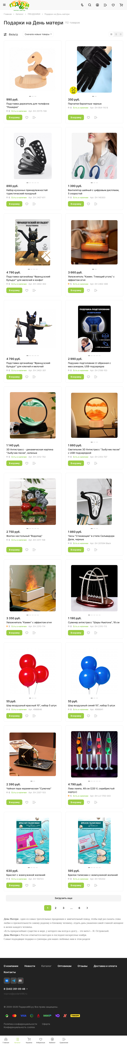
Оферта (46, 1024)
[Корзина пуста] (121, 4)
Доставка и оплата (105, 966)
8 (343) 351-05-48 (14, 989)
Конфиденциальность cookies (19, 1027)
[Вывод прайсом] (120, 34)
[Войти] (97, 4)
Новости (29, 966)
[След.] (87, 908)
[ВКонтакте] (7, 981)
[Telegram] (14, 981)
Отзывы (83, 966)
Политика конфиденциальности (20, 1024)
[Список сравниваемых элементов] (105, 4)
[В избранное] (27, 117)
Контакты (10, 972)
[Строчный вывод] (116, 34)
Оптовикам (64, 966)
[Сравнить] (34, 117)
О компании (11, 966)
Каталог (46, 966)
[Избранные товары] (113, 4)
